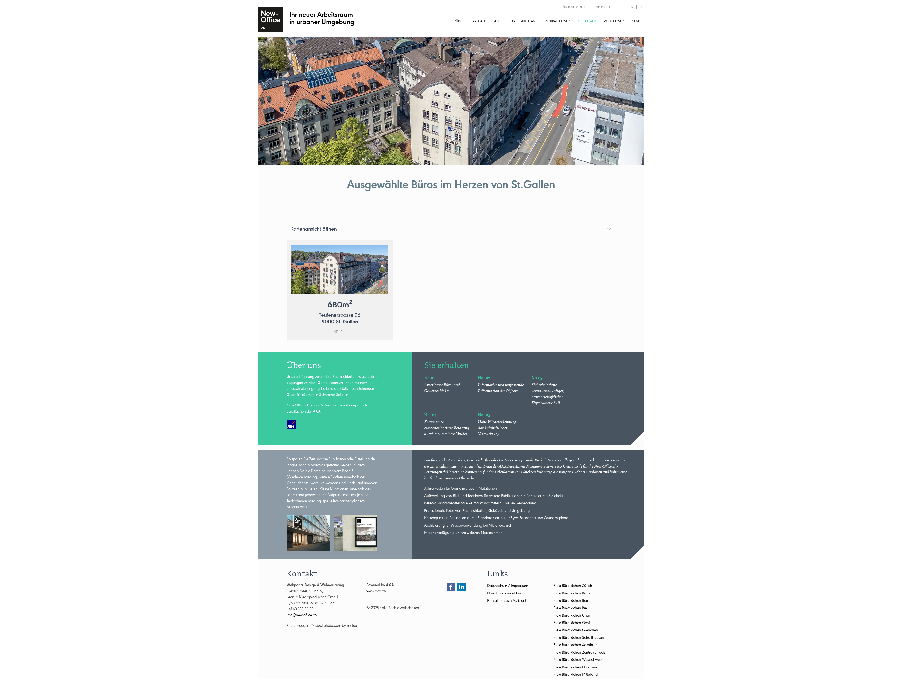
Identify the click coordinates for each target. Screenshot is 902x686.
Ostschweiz (587, 21)
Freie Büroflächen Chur (572, 616)
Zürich (459, 21)
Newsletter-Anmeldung (505, 594)
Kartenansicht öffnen (313, 230)
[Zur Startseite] (270, 19)
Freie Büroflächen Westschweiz (578, 660)
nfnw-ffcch (302, 616)
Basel (497, 21)
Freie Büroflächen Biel (570, 609)
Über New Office (575, 7)
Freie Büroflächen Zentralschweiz (579, 653)
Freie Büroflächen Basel (572, 594)
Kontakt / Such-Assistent (506, 601)
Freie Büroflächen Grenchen (576, 631)
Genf (636, 21)
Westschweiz (614, 21)
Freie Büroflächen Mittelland (576, 675)
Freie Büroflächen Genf (572, 623)
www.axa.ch (376, 592)
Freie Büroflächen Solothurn (576, 646)
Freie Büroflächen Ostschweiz (577, 668)
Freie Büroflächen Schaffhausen (579, 638)
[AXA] (291, 424)
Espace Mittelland (523, 21)
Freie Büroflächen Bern (571, 601)
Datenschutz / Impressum (507, 586)
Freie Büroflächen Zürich (573, 586)
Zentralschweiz (557, 21)
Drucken (603, 7)
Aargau (478, 21)
